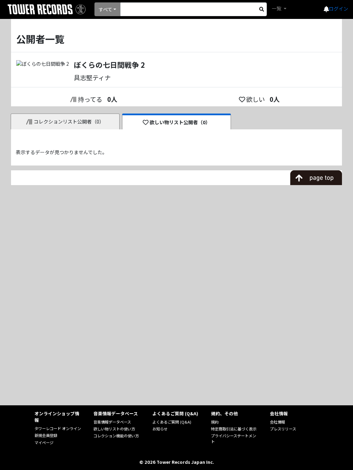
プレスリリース (283, 428)
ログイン (338, 8)
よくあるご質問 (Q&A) (171, 422)
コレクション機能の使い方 (116, 435)
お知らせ (160, 428)
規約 (215, 422)
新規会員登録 (45, 435)
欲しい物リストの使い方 (114, 428)
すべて (105, 9)
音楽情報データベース (112, 422)
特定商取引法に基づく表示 (233, 428)
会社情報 (277, 422)
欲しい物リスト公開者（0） (180, 122)
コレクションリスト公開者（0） (69, 121)
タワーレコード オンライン (57, 428)
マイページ (43, 442)
